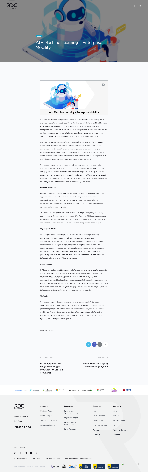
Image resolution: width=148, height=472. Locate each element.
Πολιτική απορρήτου (53, 458)
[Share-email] (99, 344)
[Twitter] (88, 344)
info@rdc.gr (19, 421)
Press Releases (99, 416)
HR (114, 425)
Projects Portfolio (100, 425)
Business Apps (46, 411)
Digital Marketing (47, 425)
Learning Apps (46, 416)
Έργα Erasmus (70, 429)
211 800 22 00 (22, 427)
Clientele (96, 435)
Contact (116, 435)
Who (115, 411)
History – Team (119, 420)
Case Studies (98, 420)
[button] (105, 344)
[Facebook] (94, 344)
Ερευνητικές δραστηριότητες (71, 412)
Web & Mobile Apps (48, 420)
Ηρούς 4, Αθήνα (21, 416)
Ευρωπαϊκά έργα (71, 417)
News (95, 411)
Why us (116, 416)
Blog (39, 36)
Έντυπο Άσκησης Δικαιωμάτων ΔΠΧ (78, 458)
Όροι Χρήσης (36, 458)
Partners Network (120, 430)
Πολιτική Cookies (20, 458)
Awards (96, 430)
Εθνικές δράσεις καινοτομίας (71, 423)
